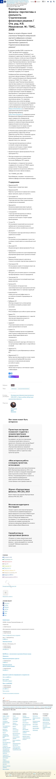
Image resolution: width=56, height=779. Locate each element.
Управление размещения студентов (11, 658)
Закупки (4, 732)
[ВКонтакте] (9, 373)
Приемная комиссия (7, 641)
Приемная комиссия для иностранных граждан (9, 665)
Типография (35, 724)
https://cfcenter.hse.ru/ (15, 108)
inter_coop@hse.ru (7, 677)
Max (5, 615)
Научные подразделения (26, 716)
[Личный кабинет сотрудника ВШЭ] (51, 1)
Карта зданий (6, 679)
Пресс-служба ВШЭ (7, 683)
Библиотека (35, 716)
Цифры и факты (6, 716)
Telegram (7, 607)
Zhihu (6, 613)
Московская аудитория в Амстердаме (19, 505)
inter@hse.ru (5, 670)
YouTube (6, 605)
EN (44, 1)
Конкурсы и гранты (27, 734)
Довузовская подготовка (15, 718)
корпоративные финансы (23, 388)
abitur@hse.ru (6, 649)
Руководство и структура (6, 718)
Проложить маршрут (7, 680)
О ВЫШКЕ (5, 714)
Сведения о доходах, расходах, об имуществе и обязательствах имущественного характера (7, 749)
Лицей (14, 716)
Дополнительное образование (16, 734)
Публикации (35, 730)
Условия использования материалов (11, 693)
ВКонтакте (7, 603)
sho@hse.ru (5, 662)
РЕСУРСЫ (35, 714)
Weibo (6, 611)
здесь (34, 773)
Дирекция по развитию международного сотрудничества (16, 674)
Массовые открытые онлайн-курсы (46, 727)
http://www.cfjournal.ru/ (15, 114)
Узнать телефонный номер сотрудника (11, 635)
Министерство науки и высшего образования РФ (46, 719)
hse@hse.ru (5, 639)
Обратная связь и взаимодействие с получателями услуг (17, 748)
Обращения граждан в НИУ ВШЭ (6, 736)
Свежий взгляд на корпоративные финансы (19, 534)
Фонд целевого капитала (6, 740)
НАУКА (24, 714)
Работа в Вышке (6, 769)
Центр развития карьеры (16, 737)
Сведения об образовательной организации (6, 756)
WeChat (6, 609)
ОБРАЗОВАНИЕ (17, 714)
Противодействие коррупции (6, 743)
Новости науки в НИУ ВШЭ (46, 707)
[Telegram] (11, 373)
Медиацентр (35, 726)
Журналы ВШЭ (36, 728)
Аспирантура (15, 731)
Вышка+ (14, 726)
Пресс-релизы (6, 691)
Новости (37, 707)
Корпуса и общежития (5, 730)
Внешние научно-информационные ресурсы (26, 738)
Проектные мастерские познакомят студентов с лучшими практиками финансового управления (19, 432)
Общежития (5, 656)
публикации (13, 388)
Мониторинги (26, 722)
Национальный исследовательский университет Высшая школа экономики (18, 707)
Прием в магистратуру (15, 729)
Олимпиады (15, 721)
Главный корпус (6, 620)
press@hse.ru (6, 688)
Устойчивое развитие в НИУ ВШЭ (6, 723)
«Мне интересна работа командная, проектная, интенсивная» (18, 462)
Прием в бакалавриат (15, 723)
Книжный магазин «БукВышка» (36, 722)
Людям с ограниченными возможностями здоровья (6, 762)
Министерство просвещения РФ (46, 723)
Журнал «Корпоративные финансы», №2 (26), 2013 (19, 490)
